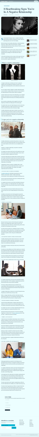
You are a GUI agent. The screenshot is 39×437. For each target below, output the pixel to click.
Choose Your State (5, 425)
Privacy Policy (31, 424)
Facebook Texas (21, 421)
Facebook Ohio (21, 424)
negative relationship (5, 173)
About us (30, 421)
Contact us (31, 423)
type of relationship (16, 312)
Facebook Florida (21, 423)
